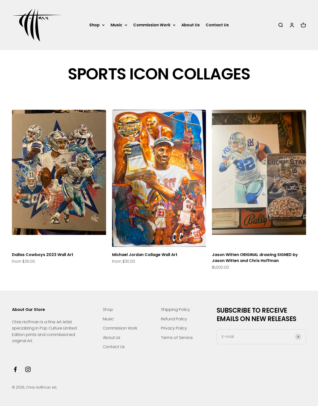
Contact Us (217, 25)
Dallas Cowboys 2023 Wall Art (42, 255)
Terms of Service (177, 337)
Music (116, 25)
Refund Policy (174, 319)
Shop (94, 25)
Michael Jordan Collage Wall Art (144, 255)
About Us (190, 25)
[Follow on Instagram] (28, 369)
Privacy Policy (174, 328)
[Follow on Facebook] (15, 369)
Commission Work (151, 25)
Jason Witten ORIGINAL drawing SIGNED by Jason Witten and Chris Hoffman (255, 257)
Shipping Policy (175, 309)
